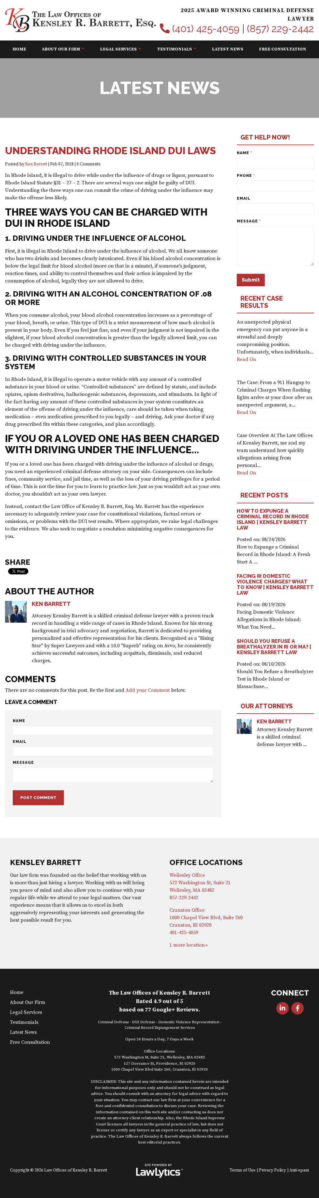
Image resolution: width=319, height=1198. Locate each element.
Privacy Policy (272, 1170)
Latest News (227, 49)
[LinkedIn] (282, 1008)
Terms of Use (242, 1170)
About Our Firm (61, 49)
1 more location (187, 945)
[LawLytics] (159, 1171)
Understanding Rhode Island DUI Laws (110, 150)
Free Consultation (282, 49)
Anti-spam (299, 1170)
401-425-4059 (183, 932)
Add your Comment (148, 690)
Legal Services (118, 49)
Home (19, 49)
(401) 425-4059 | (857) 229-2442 (243, 28)
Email (19, 741)
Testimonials (174, 49)
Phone (246, 176)
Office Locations (206, 862)
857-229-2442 (183, 898)
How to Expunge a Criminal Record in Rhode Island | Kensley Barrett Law (273, 519)
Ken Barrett (36, 164)
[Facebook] (297, 1008)
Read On (246, 359)
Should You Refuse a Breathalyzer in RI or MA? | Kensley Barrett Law (274, 646)
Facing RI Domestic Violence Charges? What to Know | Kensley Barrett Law (275, 584)
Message (23, 762)
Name (19, 721)
